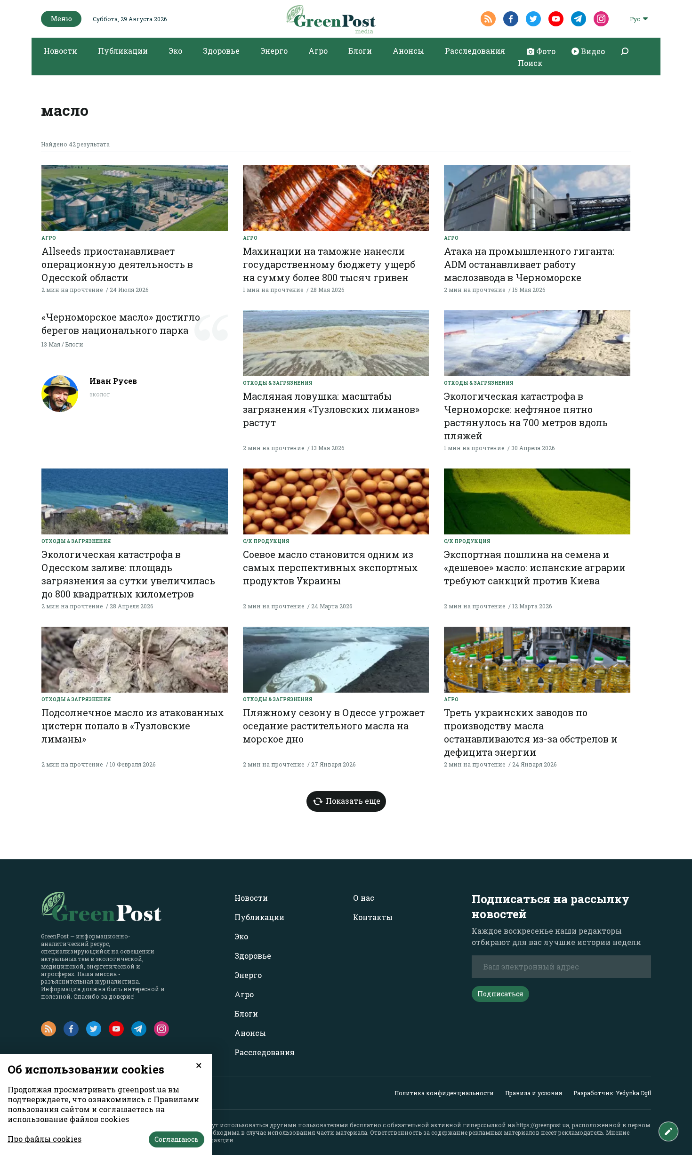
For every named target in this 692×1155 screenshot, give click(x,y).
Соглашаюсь (176, 1139)
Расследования (475, 51)
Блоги (360, 51)
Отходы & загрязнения (277, 383)
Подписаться (500, 993)
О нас (363, 898)
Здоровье (221, 51)
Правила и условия (533, 1093)
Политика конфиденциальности (444, 1093)
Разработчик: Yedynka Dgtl (612, 1093)
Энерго (274, 51)
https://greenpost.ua (542, 1125)
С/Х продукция (266, 541)
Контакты (373, 917)
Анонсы (408, 51)
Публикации (123, 51)
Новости (60, 51)
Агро (318, 51)
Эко (175, 51)
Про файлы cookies (44, 1139)
